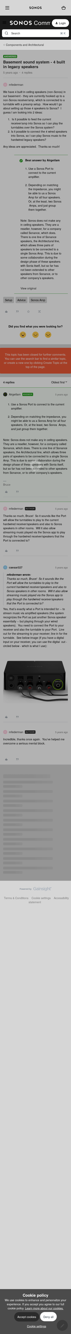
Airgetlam (15, 394)
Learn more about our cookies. (44, 1308)
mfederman (16, 85)
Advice (21, 300)
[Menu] (6, 7)
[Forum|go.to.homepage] (28, 23)
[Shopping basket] (63, 7)
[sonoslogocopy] (35, 8)
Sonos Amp (38, 300)
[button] (4, 24)
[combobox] (35, 33)
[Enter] (6, 33)
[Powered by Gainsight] (35, 890)
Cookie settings (41, 898)
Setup (8, 300)
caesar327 (15, 567)
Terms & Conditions (16, 898)
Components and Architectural (25, 45)
